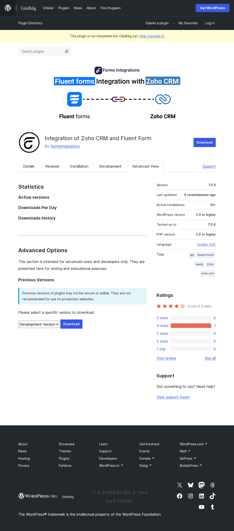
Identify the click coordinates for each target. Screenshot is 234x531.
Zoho (210, 264)
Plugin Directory (30, 23)
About (22, 444)
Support (209, 166)
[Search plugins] (66, 51)
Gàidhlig (68, 497)
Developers (108, 458)
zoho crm (207, 273)
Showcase (66, 444)
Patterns (65, 465)
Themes (65, 451)
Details (29, 166)
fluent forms (206, 255)
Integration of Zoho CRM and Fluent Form (98, 138)
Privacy (23, 465)
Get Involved (149, 444)
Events (144, 451)
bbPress (188, 458)
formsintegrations (65, 146)
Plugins (64, 458)
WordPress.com (193, 444)
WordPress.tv (111, 465)
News (22, 451)
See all (210, 358)
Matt (185, 451)
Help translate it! (151, 36)
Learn (103, 444)
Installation (79, 166)
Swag (145, 465)
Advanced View (145, 166)
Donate (146, 458)
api (192, 255)
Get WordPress (212, 8)
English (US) (206, 244)
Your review (166, 358)
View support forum (173, 397)
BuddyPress (191, 465)
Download (205, 142)
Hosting (24, 458)
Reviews (52, 166)
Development (110, 166)
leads (199, 264)
